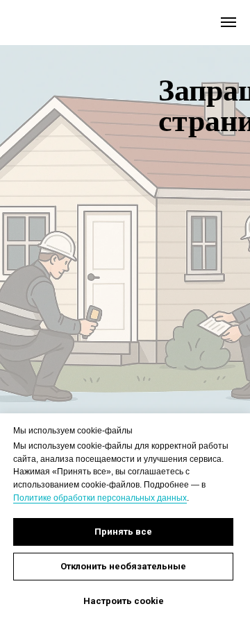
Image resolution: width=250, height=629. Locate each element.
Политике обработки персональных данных (100, 498)
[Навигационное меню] (228, 22)
